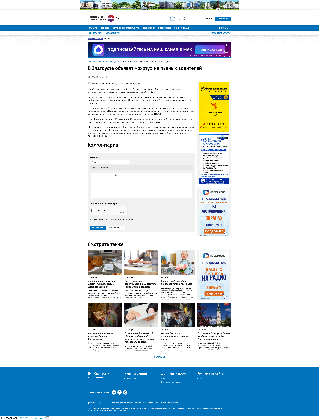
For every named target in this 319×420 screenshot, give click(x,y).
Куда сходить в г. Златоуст (171, 382)
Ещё (195, 28)
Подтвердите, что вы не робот (105, 203)
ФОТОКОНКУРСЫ (113, 33)
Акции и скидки (182, 28)
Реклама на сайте (210, 373)
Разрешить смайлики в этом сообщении (113, 219)
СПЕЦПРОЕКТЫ (95, 33)
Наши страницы (136, 373)
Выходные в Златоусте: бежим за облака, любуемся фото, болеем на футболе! (214, 336)
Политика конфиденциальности (98, 404)
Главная (93, 28)
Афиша (163, 378)
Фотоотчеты (164, 28)
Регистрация (223, 19)
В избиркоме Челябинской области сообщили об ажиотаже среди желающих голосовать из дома (139, 337)
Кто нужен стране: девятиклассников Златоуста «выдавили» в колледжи (140, 284)
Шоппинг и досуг (173, 373)
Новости (104, 28)
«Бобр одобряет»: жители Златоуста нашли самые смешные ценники (102, 284)
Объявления (148, 28)
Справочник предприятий (125, 28)
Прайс (199, 378)
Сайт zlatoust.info (95, 39)
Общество (115, 61)
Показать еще (159, 357)
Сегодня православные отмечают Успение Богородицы (100, 336)
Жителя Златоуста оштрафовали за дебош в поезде (175, 336)
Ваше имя (95, 157)
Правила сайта (130, 378)
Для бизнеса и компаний (98, 375)
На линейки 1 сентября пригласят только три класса (176, 282)
